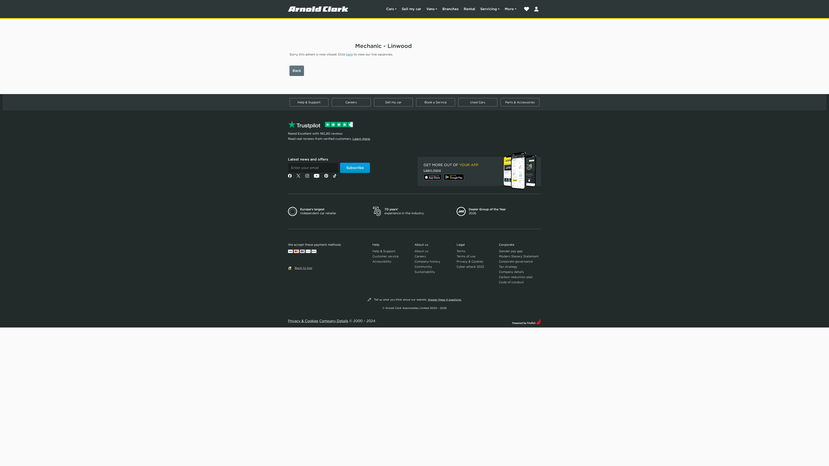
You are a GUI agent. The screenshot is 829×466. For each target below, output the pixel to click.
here (349, 54)
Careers (351, 102)
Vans (430, 9)
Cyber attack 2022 (470, 266)
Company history (427, 261)
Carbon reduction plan (516, 277)
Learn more (432, 170)
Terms (461, 251)
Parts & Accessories (520, 102)
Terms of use (466, 256)
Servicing (488, 9)
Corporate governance (516, 261)
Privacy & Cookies (470, 261)
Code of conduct (511, 282)
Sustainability (424, 272)
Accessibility (381, 261)
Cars (390, 9)
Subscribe (355, 168)
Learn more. (361, 138)
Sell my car (411, 9)
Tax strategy (508, 266)
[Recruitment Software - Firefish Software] (526, 321)
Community (423, 266)
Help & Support (309, 102)
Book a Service (435, 102)
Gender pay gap (511, 251)
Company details (511, 272)
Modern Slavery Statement (519, 256)
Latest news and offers (308, 159)
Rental (469, 9)
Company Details (333, 321)
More (509, 9)
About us (421, 251)
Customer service (385, 256)
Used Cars (477, 102)
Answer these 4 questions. (445, 299)
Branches (450, 9)
